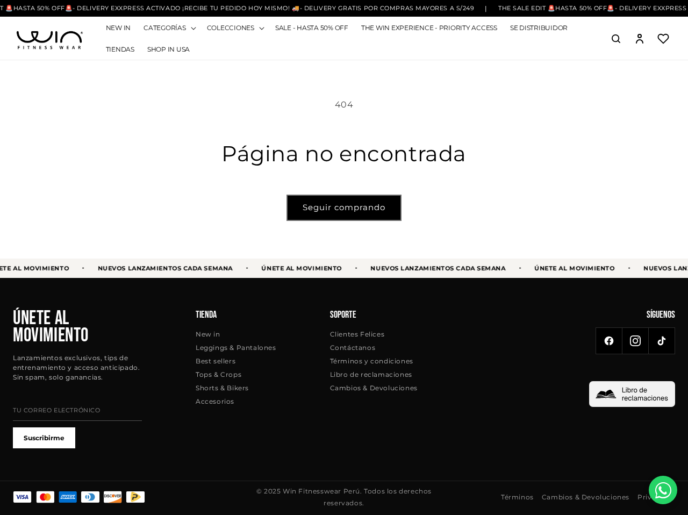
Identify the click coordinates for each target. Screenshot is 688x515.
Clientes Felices (357, 334)
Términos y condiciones (371, 361)
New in (208, 334)
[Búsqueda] (616, 39)
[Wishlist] (663, 39)
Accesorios (215, 401)
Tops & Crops (218, 374)
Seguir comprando (344, 207)
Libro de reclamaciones (371, 374)
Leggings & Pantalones (236, 348)
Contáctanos (353, 348)
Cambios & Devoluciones (374, 388)
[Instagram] (635, 341)
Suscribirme (44, 438)
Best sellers (215, 361)
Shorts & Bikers (222, 388)
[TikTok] (662, 341)
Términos (517, 497)
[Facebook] (609, 341)
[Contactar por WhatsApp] (663, 490)
